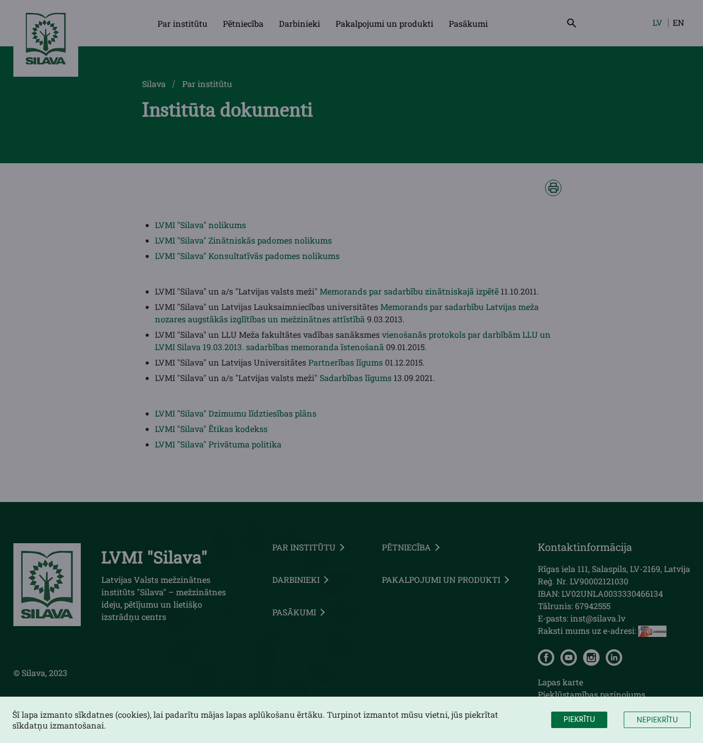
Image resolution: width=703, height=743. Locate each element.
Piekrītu (579, 720)
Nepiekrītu (657, 720)
